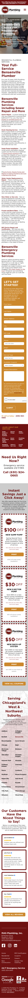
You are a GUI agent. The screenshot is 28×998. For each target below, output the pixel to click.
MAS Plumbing (11, 9)
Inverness (18, 764)
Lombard (18, 770)
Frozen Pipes (21, 445)
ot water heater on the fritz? (13, 270)
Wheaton (5, 795)
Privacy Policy (18, 392)
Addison (4, 731)
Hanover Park (6, 760)
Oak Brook (19, 778)
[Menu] (24, 10)
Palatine (4, 782)
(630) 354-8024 (10, 3)
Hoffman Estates (5, 765)
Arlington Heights (18, 731)
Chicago (4, 745)
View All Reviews (14, 914)
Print (14, 554)
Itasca (4, 770)
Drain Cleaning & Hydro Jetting (5, 440)
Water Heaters (21, 432)
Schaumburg (6, 787)
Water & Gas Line (13, 445)
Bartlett (4, 737)
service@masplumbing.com (11, 940)
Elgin (17, 745)
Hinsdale (18, 760)
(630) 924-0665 (9, 300)
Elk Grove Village (5, 749)
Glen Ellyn (5, 755)
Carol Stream (20, 741)
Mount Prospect (20, 774)
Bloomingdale (6, 741)
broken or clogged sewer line (12, 119)
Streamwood (19, 787)
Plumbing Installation (5, 445)
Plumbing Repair (21, 438)
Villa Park (5, 791)
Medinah (5, 774)
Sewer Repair (12, 438)
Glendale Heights (18, 755)
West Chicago (20, 791)
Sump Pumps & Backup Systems (4, 433)
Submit (9, 408)
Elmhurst (18, 749)
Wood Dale (19, 795)
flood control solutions (11, 153)
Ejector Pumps (12, 432)
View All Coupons (14, 684)
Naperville (5, 778)
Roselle (17, 782)
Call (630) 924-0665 (14, 473)
